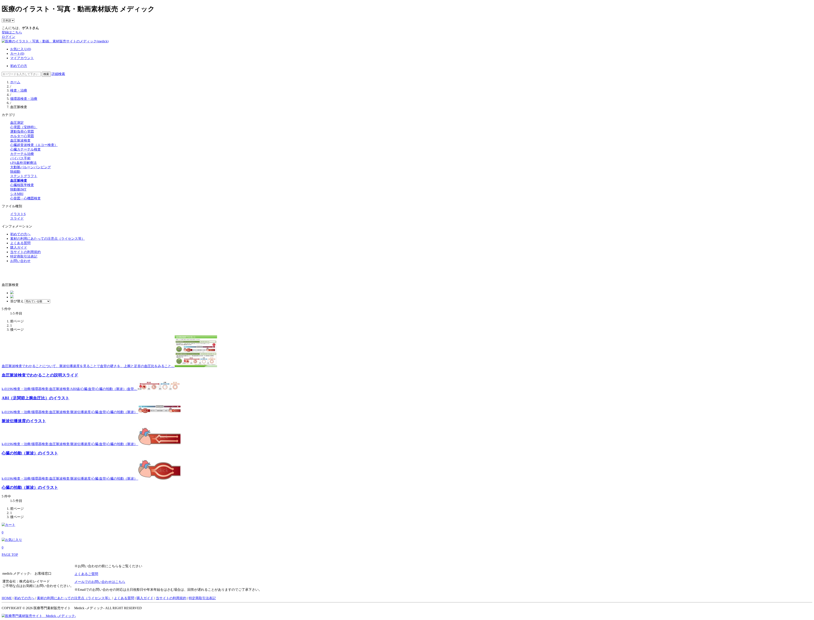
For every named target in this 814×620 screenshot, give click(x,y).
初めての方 (18, 66)
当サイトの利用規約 (25, 252)
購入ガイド (18, 247)
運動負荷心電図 (22, 131)
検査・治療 (18, 90)
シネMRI (16, 194)
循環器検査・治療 (23, 98)
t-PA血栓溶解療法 (23, 162)
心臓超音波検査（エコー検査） (34, 145)
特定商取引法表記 (23, 256)
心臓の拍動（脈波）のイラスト (30, 453)
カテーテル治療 (22, 154)
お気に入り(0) (20, 49)
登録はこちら (12, 32)
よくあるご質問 (86, 574)
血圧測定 (17, 122)
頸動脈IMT (18, 189)
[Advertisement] (26, 273)
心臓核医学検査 (22, 185)
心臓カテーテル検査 (25, 149)
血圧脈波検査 (20, 140)
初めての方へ (20, 234)
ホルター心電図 (22, 136)
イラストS (18, 214)
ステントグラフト (23, 176)
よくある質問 (20, 243)
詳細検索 (58, 74)
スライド (17, 218)
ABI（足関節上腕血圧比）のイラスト (35, 398)
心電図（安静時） (23, 127)
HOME (7, 598)
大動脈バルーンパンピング (30, 167)
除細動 (15, 171)
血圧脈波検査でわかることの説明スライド (40, 375)
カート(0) (17, 53)
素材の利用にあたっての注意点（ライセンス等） (47, 238)
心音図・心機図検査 (25, 198)
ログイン (8, 37)
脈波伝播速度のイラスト (24, 421)
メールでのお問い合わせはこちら (99, 582)
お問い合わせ (20, 261)
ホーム (15, 82)
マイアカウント (22, 58)
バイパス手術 (20, 158)
